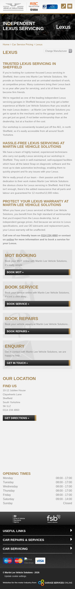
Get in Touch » (17, 362)
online (10, 239)
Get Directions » (17, 418)
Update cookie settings (15, 576)
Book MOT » (15, 272)
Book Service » (18, 303)
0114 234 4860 (49, 235)
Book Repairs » (18, 331)
